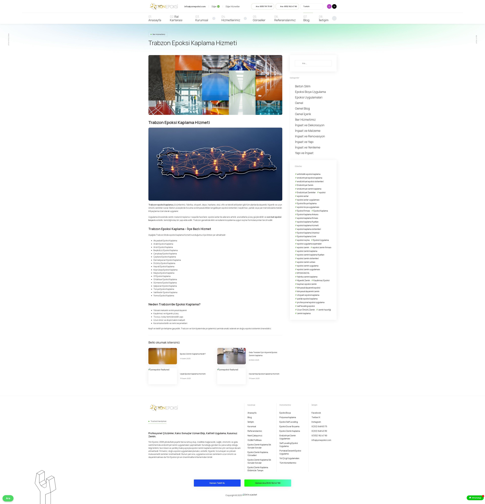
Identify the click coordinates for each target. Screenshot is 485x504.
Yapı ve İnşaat (304, 153)
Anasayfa (154, 20)
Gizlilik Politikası (255, 440)
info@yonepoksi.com (321, 440)
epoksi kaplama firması (307, 218)
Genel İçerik (303, 114)
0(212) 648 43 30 (319, 431)
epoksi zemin (303, 247)
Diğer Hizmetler (233, 6)
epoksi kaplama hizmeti (308, 225)
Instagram (316, 421)
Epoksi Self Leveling (289, 421)
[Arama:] (313, 63)
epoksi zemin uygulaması (308, 269)
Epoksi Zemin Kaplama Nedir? (193, 354)
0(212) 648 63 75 (319, 426)
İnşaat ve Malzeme (307, 131)
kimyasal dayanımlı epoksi (308, 287)
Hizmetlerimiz (230, 20)
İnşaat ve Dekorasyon (309, 125)
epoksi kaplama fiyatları (308, 221)
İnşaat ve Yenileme (307, 147)
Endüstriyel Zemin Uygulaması (288, 437)
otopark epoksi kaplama (308, 295)
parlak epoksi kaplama (307, 298)
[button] (8, 498)
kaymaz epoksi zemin (307, 284)
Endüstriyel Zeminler (306, 192)
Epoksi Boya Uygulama (310, 92)
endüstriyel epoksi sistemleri (310, 181)
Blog (306, 20)
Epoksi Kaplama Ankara (307, 214)
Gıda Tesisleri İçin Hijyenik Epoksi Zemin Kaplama (263, 354)
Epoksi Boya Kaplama (307, 203)
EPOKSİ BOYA (303, 273)
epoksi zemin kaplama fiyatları (310, 254)
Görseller (259, 20)
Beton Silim (302, 86)
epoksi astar (303, 196)
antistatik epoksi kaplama (308, 174)
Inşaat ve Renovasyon (310, 136)
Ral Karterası (176, 18)
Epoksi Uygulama (321, 240)
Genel (299, 103)
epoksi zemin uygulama (307, 265)
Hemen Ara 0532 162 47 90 (267, 483)
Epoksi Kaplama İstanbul (308, 232)
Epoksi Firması (303, 210)
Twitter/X (316, 417)
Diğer (215, 6)
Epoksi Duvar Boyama (289, 426)
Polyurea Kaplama (288, 417)
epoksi (322, 192)
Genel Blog (302, 108)
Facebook (316, 412)
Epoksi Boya (285, 412)
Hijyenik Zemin (303, 280)
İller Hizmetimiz (159, 34)
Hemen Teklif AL (217, 483)
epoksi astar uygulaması (308, 199)
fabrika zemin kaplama (307, 276)
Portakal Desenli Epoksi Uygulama (290, 452)
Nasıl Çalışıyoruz (255, 435)
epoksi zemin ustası (306, 262)
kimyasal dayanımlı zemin (308, 291)
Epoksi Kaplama (320, 210)
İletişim (324, 20)
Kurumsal (201, 20)
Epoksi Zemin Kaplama (290, 431)
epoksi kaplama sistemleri (309, 229)
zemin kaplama (304, 313)
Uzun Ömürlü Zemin (306, 309)
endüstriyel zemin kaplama (309, 188)
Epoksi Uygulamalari (308, 97)
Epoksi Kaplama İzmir (306, 236)
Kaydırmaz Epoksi (321, 280)
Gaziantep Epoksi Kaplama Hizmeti (264, 373)
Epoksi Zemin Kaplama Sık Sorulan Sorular (259, 446)
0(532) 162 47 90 (319, 435)
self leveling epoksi (306, 306)
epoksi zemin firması (322, 247)
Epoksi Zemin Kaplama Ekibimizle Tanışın (258, 469)
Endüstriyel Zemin (305, 185)
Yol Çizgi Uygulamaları (289, 458)
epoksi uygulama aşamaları (309, 243)
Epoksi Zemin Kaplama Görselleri (258, 454)
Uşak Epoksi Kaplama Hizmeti (192, 373)
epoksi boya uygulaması (308, 207)
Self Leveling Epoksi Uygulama (289, 445)
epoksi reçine (303, 240)
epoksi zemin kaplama (307, 251)
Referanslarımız (285, 20)
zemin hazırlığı (324, 309)
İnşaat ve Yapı (304, 142)
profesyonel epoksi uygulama (310, 302)
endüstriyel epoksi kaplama (309, 177)
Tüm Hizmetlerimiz (288, 462)
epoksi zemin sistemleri (308, 258)
